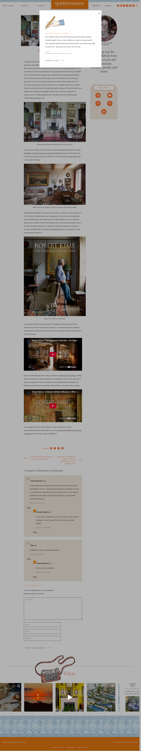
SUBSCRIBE (52, 61)
